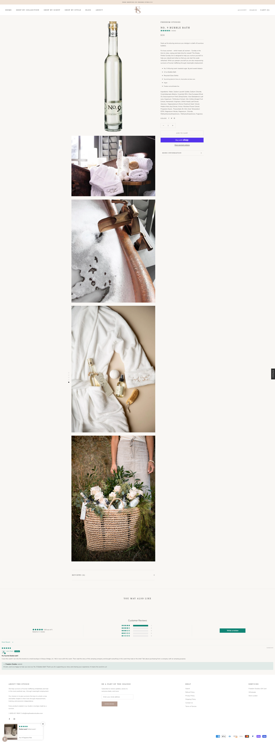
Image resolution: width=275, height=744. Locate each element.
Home (8, 10)
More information (172, 153)
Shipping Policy (190, 699)
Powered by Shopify (15, 738)
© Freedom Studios (18, 735)
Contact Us (189, 703)
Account (242, 10)
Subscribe (109, 704)
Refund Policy (190, 692)
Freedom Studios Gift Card (257, 689)
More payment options (182, 145)
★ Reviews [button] (273, 374)
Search (253, 10)
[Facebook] (168, 118)
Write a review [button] (232, 630)
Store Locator (253, 696)
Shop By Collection (27, 10)
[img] (6, 648)
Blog (88, 10)
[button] (165, 31)
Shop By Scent (52, 10)
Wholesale (252, 692)
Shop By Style (73, 10)
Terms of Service (190, 706)
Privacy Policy (190, 696)
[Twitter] (171, 118)
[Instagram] (14, 719)
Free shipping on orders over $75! (137, 2)
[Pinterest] (174, 118)
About (99, 10)
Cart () (265, 10)
